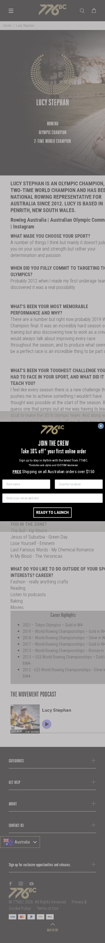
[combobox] (77, 484)
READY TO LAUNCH (52, 512)
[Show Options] (98, 484)
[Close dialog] (101, 426)
